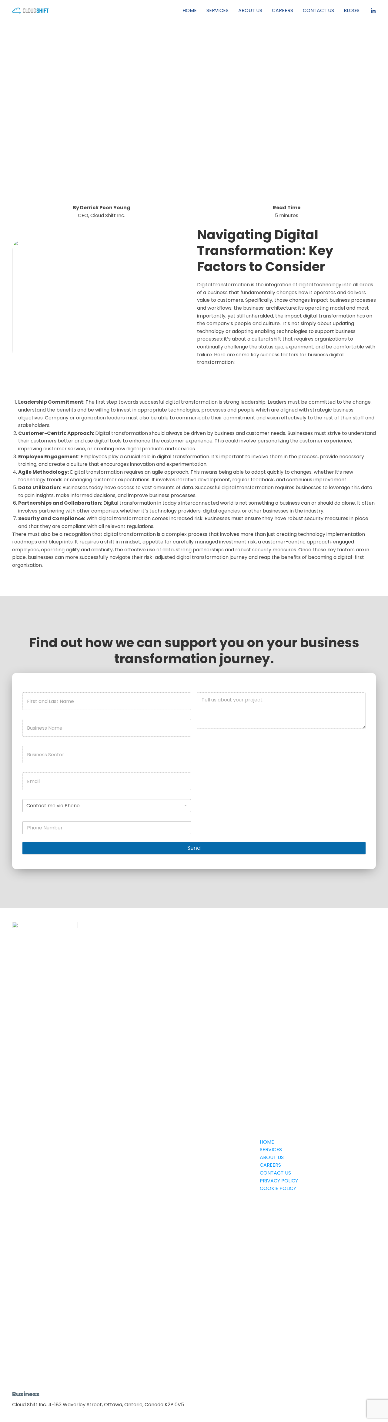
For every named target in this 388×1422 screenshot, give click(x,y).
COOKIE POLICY (278, 1188)
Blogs (352, 10)
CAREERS (282, 10)
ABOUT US (250, 10)
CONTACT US (318, 10)
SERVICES (217, 10)
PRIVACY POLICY (279, 1180)
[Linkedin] (373, 11)
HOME (189, 10)
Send (194, 848)
